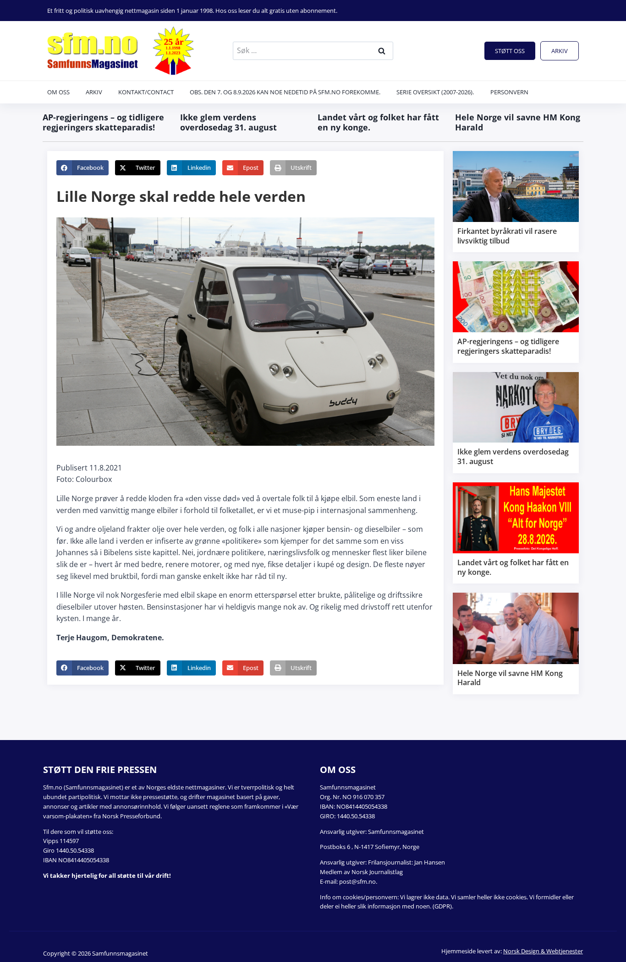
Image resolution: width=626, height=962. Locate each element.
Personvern (509, 92)
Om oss (58, 92)
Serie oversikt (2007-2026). (435, 92)
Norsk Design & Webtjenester (543, 951)
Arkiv (559, 51)
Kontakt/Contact (146, 92)
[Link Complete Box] (516, 201)
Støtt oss (510, 51)
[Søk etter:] (313, 50)
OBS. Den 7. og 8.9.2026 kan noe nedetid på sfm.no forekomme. (285, 92)
